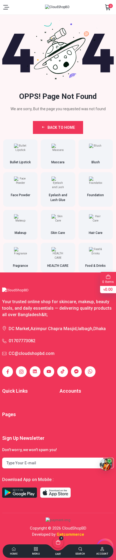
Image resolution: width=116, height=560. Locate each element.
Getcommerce (70, 534)
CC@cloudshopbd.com (31, 353)
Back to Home (61, 127)
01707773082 (22, 340)
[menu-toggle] (6, 7)
